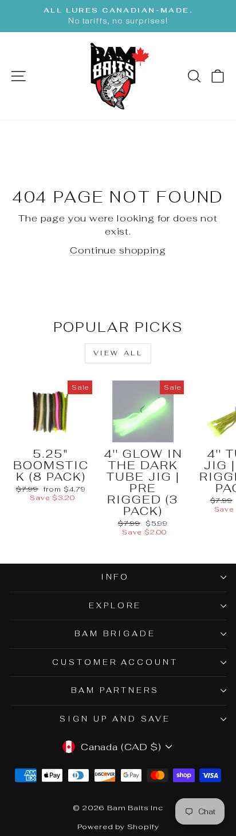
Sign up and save (115, 719)
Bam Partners (115, 690)
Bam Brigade (115, 634)
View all (118, 353)
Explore (115, 606)
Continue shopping (118, 250)
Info (115, 577)
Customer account (115, 662)
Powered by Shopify (118, 826)
